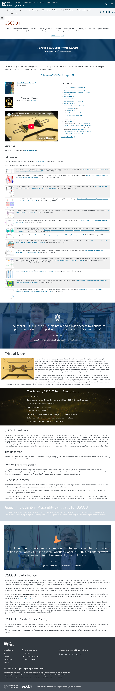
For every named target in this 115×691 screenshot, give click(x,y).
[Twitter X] (112, 12)
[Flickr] (107, 12)
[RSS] (80, 654)
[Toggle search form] (107, 4)
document (98, 513)
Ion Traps (73, 119)
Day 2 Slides (70, 110)
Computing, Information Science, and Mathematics (41, 3)
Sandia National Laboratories (12, 672)
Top (109, 689)
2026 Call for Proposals (57, 36)
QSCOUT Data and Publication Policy (74, 90)
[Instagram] (101, 12)
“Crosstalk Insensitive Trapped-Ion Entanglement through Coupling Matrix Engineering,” (58, 235)
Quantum (19, 5)
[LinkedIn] (110, 12)
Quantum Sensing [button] (31, 10)
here (32, 100)
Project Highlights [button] (67, 10)
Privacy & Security (82, 650)
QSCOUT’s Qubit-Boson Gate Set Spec (74, 87)
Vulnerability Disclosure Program (71, 686)
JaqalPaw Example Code (73, 113)
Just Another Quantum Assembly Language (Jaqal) (21, 513)
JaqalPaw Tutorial (68, 103)
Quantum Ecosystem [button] (84, 10)
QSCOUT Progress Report (25, 83)
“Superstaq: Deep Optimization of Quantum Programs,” (68, 260)
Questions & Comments (67, 650)
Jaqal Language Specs (69, 96)
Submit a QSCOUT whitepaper (56, 75)
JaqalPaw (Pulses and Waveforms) (73, 101)
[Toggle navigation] (3, 12)
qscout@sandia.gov (29, 150)
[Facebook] (98, 12)
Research (18, 3)
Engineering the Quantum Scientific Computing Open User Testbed (77, 124)
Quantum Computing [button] (14, 10)
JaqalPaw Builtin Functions (74, 115)
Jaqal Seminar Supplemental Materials (74, 106)
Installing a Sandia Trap (67, 137)
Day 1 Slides (70, 108)
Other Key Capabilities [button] (49, 10)
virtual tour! (71, 121)
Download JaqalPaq (69, 99)
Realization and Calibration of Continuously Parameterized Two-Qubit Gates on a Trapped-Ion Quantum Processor (77, 131)
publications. (40, 161)
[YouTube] (104, 12)
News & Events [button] (12, 14)
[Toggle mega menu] (112, 4)
